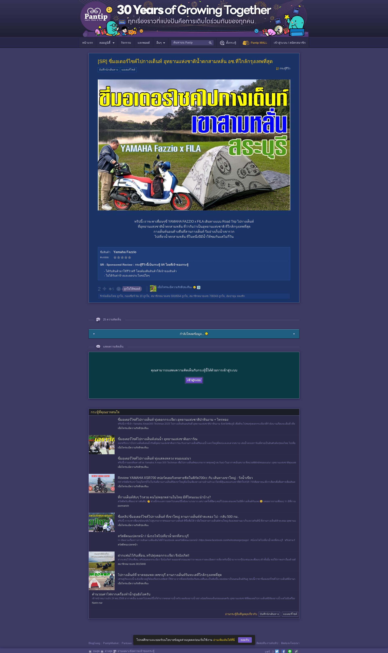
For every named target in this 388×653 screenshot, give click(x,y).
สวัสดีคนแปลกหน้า (128, 544)
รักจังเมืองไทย (108, 296)
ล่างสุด (108, 651)
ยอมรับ (245, 639)
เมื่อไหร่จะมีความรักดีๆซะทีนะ (175, 287)
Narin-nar (97, 602)
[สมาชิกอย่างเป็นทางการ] (194, 287)
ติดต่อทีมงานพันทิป (267, 643)
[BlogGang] (198, 287)
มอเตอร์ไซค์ (128, 69)
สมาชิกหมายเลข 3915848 (132, 564)
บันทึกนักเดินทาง (108, 69)
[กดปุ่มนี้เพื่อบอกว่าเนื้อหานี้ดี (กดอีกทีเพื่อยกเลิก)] (104, 288)
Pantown (127, 643)
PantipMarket (111, 643)
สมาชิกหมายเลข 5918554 (166, 296)
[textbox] (192, 43)
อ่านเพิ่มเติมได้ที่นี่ (224, 639)
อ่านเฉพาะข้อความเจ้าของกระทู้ (136, 651)
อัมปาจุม (231, 296)
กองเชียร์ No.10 (133, 296)
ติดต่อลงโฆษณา (290, 643)
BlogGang (94, 643)
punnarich (123, 505)
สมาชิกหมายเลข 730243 (203, 296)
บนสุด (96, 651)
